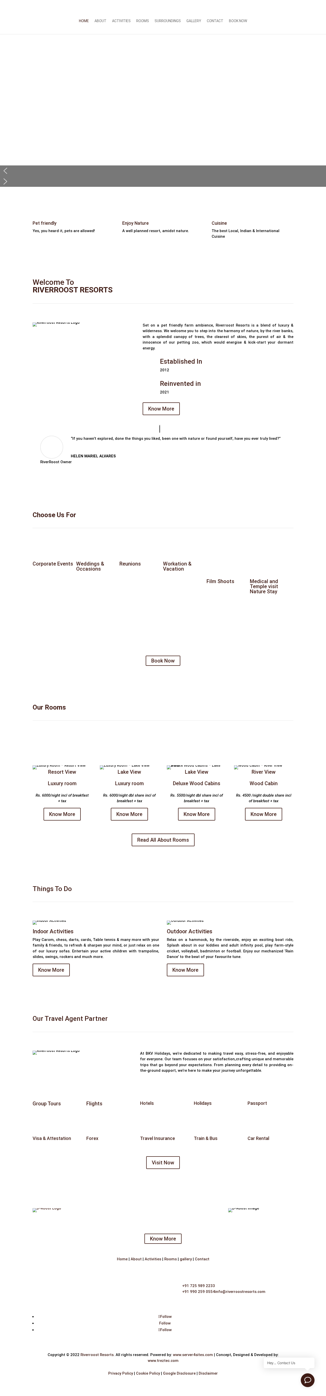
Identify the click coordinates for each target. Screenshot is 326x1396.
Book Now (238, 21)
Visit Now (163, 1163)
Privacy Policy (120, 1373)
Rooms (142, 21)
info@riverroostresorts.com (240, 1291)
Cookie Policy (148, 1373)
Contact (215, 21)
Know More (161, 409)
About (100, 21)
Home (84, 21)
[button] (163, 170)
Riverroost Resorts (97, 1354)
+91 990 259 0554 (198, 1291)
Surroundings (168, 21)
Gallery (193, 21)
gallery (186, 1259)
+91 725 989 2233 (198, 1286)
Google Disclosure (179, 1373)
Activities (121, 21)
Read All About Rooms (163, 840)
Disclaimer (208, 1373)
